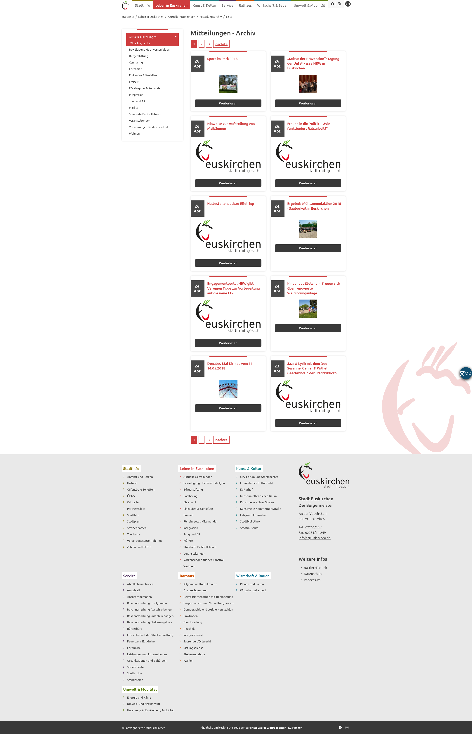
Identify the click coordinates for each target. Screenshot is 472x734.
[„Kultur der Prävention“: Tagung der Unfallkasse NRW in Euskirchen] (308, 84)
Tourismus (133, 534)
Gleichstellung (192, 622)
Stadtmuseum (249, 528)
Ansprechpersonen (139, 596)
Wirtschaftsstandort (253, 590)
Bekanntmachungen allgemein (147, 603)
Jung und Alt (191, 534)
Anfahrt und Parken (140, 476)
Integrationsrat (193, 635)
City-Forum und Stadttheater (259, 476)
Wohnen (189, 566)
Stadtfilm (133, 515)
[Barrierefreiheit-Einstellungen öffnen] (466, 373)
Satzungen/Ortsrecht (197, 641)
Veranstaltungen (194, 553)
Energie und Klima (139, 697)
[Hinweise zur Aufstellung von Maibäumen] (228, 156)
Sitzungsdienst (193, 647)
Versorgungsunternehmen (144, 540)
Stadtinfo (131, 468)
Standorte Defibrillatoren (199, 547)
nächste (221, 44)
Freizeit (188, 515)
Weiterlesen (228, 103)
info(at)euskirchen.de (315, 538)
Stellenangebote (194, 654)
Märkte (188, 540)
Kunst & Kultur (248, 468)
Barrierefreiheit (315, 567)
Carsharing (190, 496)
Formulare (134, 647)
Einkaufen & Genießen (198, 508)
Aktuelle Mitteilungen (197, 476)
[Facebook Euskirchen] (332, 4)
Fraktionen (190, 616)
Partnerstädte (136, 508)
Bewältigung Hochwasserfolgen (204, 483)
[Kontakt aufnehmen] (348, 4)
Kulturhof (246, 489)
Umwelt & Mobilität (140, 689)
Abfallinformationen (140, 584)
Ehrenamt (189, 502)
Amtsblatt (133, 590)
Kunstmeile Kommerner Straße (260, 508)
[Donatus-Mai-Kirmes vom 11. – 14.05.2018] (228, 389)
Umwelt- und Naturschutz (144, 703)
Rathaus (187, 575)
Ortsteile (133, 502)
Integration (190, 528)
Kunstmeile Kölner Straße (257, 502)
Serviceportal (135, 667)
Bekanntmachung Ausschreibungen (150, 609)
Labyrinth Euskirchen (253, 515)
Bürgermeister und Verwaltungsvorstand (209, 603)
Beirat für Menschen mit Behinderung (208, 596)
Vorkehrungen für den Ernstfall (203, 559)
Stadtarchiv (134, 673)
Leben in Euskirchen (197, 468)
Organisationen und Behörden (146, 660)
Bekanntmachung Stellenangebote (149, 622)
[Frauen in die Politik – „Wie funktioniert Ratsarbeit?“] (308, 156)
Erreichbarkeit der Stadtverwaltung (150, 635)
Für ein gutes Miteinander (200, 521)
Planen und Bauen (252, 584)
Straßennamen (137, 528)
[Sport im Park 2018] (228, 84)
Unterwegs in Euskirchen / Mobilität (150, 710)
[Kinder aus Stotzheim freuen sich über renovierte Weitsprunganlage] (308, 309)
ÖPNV (131, 496)
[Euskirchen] (125, 6)
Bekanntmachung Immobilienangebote (152, 616)
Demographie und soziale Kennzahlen (208, 609)
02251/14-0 (313, 527)
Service (129, 575)
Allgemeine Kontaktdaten (200, 584)
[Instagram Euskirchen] (339, 4)
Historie (132, 483)
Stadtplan (133, 521)
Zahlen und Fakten (139, 547)
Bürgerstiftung (193, 489)
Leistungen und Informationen (147, 654)
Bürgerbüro (134, 628)
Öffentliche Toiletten (141, 489)
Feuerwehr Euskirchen (141, 641)
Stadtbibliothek (250, 521)
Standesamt (135, 679)
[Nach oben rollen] (463, 725)
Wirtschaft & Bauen (253, 575)
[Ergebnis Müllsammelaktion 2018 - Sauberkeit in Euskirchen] (308, 229)
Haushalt (189, 628)
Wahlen (188, 660)
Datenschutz (313, 573)
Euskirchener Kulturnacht (256, 483)
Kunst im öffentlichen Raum (258, 496)
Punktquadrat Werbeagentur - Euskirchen (275, 727)
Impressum (312, 580)
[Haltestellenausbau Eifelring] (228, 236)
